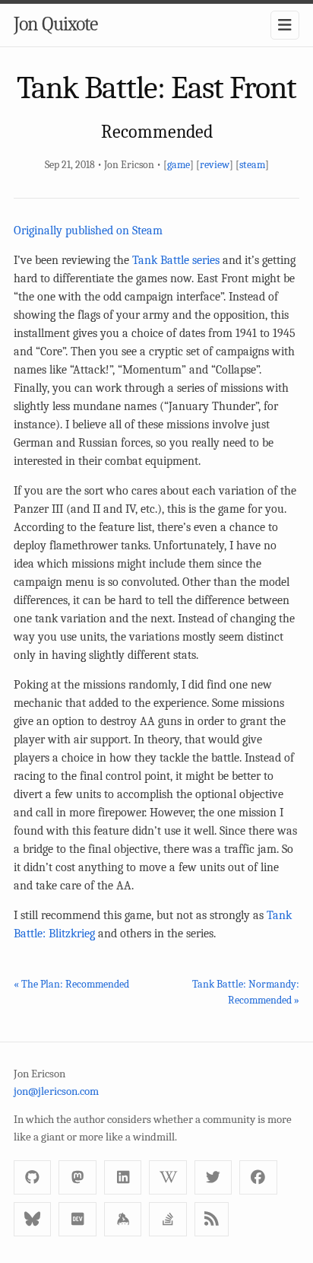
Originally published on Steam (88, 230)
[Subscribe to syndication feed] (211, 1219)
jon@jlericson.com (56, 1091)
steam (252, 164)
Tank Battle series (177, 260)
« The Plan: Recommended (71, 984)
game (178, 164)
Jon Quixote (55, 24)
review (214, 164)
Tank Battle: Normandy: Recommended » (245, 992)
